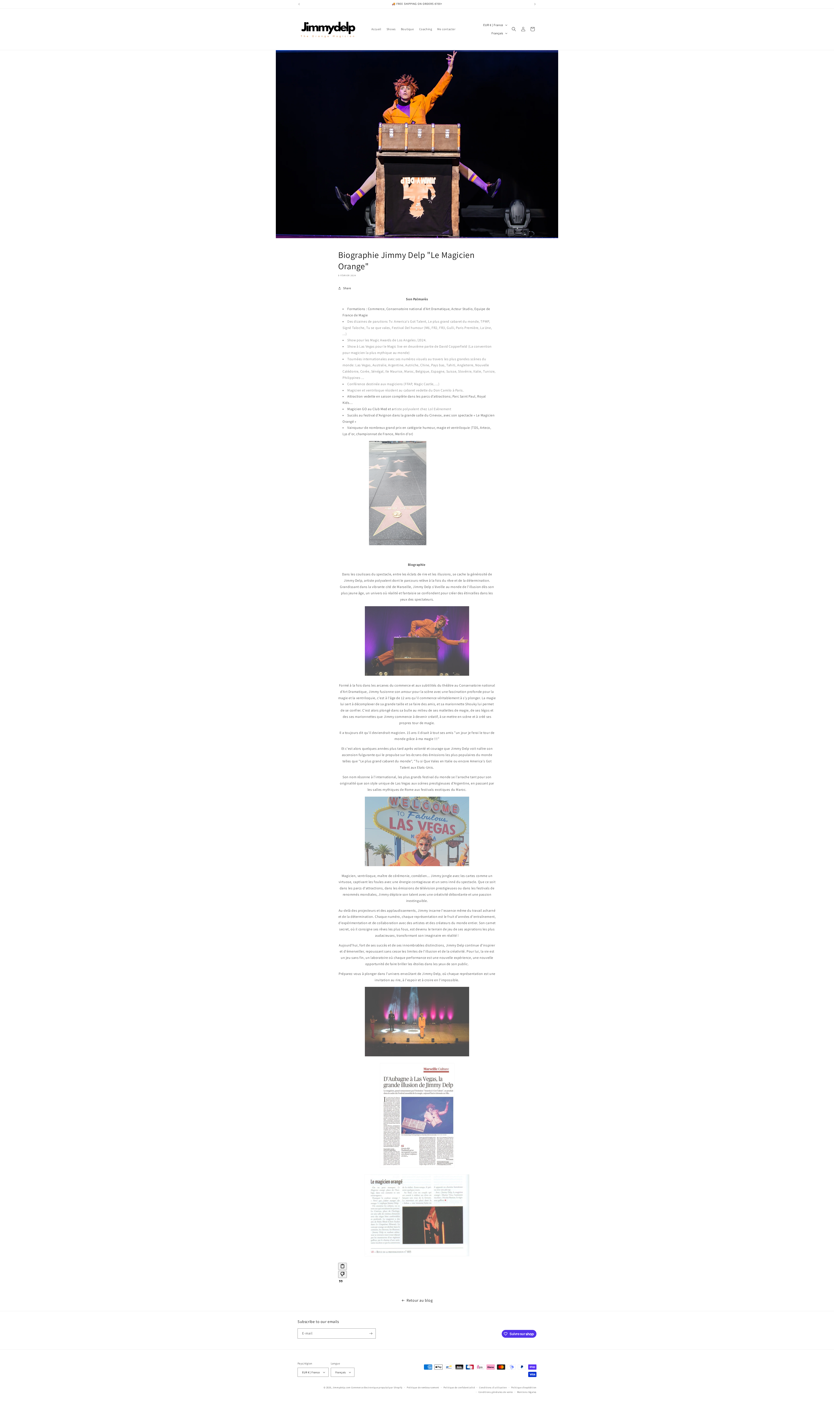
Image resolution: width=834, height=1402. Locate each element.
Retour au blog (420, 1300)
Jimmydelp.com (342, 1387)
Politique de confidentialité (459, 1387)
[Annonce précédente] (299, 4)
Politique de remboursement (423, 1387)
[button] (514, 29)
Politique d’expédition (523, 1387)
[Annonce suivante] (535, 4)
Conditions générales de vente (495, 1392)
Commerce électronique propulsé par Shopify (376, 1387)
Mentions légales (526, 1392)
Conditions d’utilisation (493, 1387)
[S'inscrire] (371, 1333)
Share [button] (347, 288)
